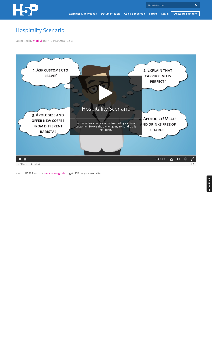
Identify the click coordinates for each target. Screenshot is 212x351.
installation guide (54, 173)
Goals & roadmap (134, 13)
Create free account (185, 13)
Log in (165, 13)
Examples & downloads (83, 13)
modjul (37, 41)
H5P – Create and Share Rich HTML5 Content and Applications (25, 9)
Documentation (110, 13)
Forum (153, 13)
